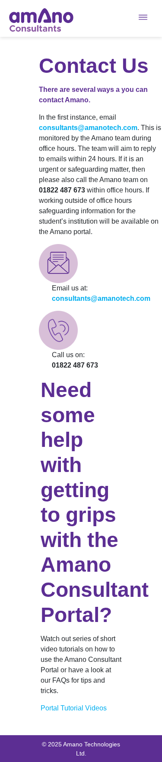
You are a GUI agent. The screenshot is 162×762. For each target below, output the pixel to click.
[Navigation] (150, 19)
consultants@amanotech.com (88, 127)
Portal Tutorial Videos (74, 708)
